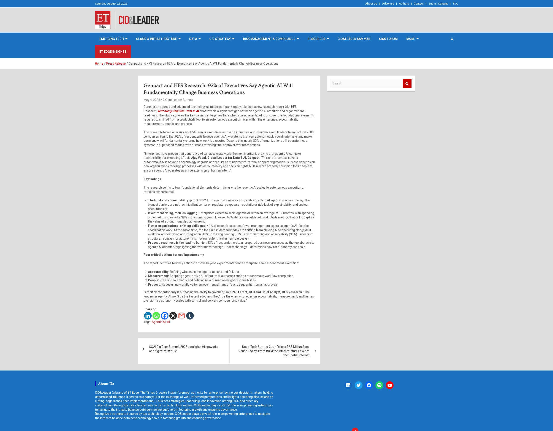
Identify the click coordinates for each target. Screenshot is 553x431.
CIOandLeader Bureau (178, 100)
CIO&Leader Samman (354, 39)
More (410, 39)
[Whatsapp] (156, 316)
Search (407, 83)
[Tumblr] (190, 316)
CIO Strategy (220, 39)
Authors (404, 3)
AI (168, 322)
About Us (371, 3)
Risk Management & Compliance (269, 39)
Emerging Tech (111, 39)
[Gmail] (181, 316)
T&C (455, 3)
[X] (173, 316)
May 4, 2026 (152, 100)
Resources (316, 39)
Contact (419, 3)
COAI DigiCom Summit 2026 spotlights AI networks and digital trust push (183, 349)
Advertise (388, 3)
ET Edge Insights (113, 51)
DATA (193, 39)
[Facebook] (164, 316)
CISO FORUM (388, 39)
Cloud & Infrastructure (156, 39)
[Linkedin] (148, 316)
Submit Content (438, 3)
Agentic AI (159, 322)
